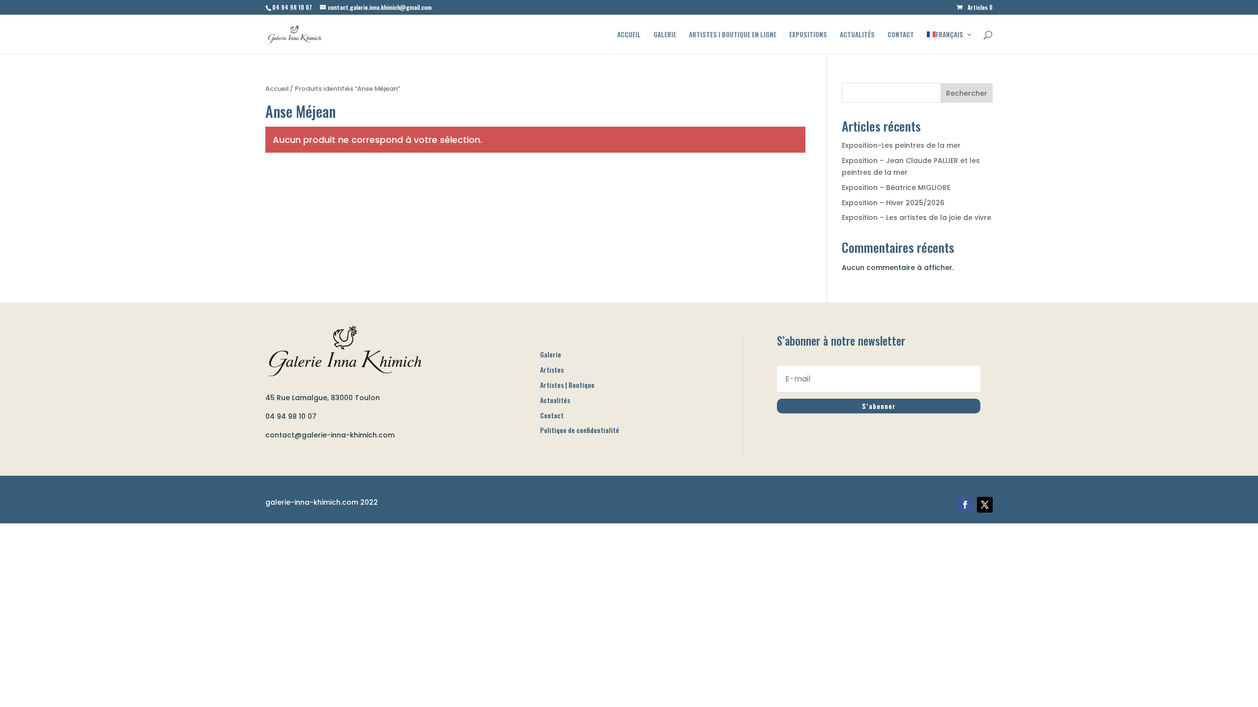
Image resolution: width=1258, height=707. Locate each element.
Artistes (552, 369)
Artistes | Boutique (567, 385)
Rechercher (966, 93)
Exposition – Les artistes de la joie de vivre (916, 217)
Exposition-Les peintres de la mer (901, 145)
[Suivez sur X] (985, 505)
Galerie (665, 35)
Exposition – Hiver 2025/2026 (893, 203)
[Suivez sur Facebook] (965, 505)
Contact (900, 35)
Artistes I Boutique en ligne (732, 35)
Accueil (629, 35)
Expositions (808, 35)
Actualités (857, 35)
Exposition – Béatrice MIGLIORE (896, 187)
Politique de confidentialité (579, 430)
